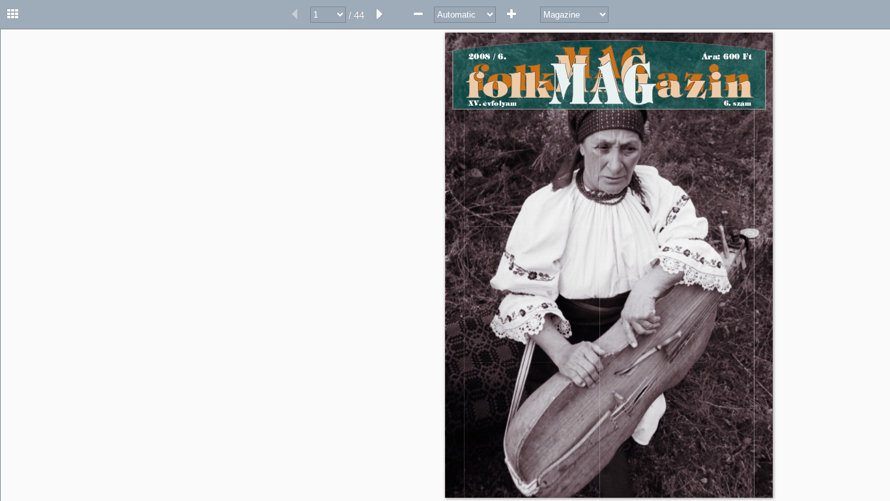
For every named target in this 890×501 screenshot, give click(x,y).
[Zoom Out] (418, 14)
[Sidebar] (13, 14)
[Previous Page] (294, 14)
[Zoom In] (511, 14)
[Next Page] (380, 14)
